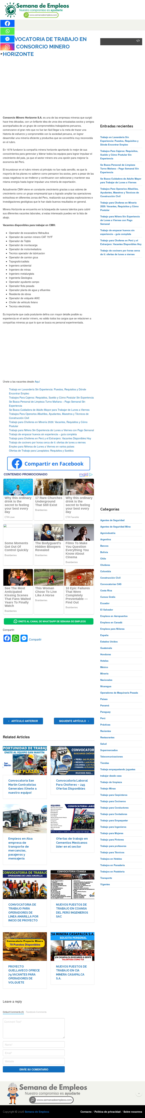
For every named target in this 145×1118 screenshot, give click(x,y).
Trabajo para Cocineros (113, 801)
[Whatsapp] (7, 31)
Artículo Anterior (24, 721)
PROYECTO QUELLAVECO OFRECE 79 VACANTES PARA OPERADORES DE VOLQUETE (24, 974)
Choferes (105, 565)
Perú (102, 718)
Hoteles (104, 660)
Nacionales (106, 680)
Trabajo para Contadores (113, 814)
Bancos (104, 545)
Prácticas (105, 724)
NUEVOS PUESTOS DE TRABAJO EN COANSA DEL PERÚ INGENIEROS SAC (72, 910)
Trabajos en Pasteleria (112, 871)
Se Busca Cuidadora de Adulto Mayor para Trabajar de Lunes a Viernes (49, 409)
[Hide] (1, 54)
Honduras (105, 654)
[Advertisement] (48, 89)
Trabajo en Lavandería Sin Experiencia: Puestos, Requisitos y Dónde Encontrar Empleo (119, 140)
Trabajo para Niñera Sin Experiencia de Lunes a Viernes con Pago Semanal (51, 430)
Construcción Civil (110, 577)
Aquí (37, 381)
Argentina (105, 539)
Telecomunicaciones (111, 756)
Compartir (35, 639)
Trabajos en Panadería (112, 865)
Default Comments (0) (13, 1011)
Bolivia (104, 552)
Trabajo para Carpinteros (113, 794)
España (104, 635)
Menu (9, 25)
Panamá (104, 705)
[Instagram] (7, 46)
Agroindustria (107, 533)
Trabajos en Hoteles (111, 858)
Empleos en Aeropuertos (113, 616)
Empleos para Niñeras (112, 628)
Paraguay (105, 711)
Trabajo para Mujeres (111, 833)
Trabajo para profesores (113, 846)
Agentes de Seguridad (112, 520)
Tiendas (104, 763)
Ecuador (104, 603)
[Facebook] (7, 23)
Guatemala (106, 648)
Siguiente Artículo (73, 721)
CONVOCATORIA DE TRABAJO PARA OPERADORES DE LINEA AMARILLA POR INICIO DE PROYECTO (23, 912)
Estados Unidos (109, 641)
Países (104, 699)
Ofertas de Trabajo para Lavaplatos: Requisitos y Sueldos (41, 450)
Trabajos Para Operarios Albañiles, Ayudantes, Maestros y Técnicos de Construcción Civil (119, 192)
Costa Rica (106, 590)
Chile (103, 558)
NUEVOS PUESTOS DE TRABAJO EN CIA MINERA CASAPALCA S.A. (71, 972)
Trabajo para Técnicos (112, 852)
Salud (103, 743)
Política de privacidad (107, 1111)
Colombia (105, 571)
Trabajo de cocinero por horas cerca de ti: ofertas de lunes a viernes (47, 442)
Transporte (106, 878)
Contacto (86, 1111)
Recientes (105, 731)
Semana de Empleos (37, 1111)
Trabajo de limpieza (111, 782)
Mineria (104, 673)
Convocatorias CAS (110, 584)
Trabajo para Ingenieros (113, 826)
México (104, 667)
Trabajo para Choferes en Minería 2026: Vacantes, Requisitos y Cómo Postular (119, 206)
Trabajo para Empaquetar (114, 820)
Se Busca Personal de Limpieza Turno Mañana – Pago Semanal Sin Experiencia (119, 168)
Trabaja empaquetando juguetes (117, 769)
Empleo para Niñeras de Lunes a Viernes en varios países (41, 446)
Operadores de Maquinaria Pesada (119, 692)
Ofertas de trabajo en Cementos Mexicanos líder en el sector (72, 842)
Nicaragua (105, 686)
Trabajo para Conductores (114, 807)
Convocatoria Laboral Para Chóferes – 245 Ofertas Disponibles (72, 784)
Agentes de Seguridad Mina (115, 526)
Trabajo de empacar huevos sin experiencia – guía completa (43, 434)
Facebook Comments (36, 1011)
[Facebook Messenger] (7, 39)
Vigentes (105, 884)
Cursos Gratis (107, 596)
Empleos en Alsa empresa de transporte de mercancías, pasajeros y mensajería (20, 848)
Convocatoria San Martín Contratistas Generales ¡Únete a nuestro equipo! (22, 786)
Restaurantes (107, 737)
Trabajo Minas (108, 788)
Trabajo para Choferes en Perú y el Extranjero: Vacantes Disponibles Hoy (50, 438)
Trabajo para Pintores (112, 839)
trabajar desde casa (110, 775)
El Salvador (106, 609)
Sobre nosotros (132, 1111)
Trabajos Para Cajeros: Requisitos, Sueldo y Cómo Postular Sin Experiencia (51, 397)
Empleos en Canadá (111, 622)
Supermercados (109, 750)
